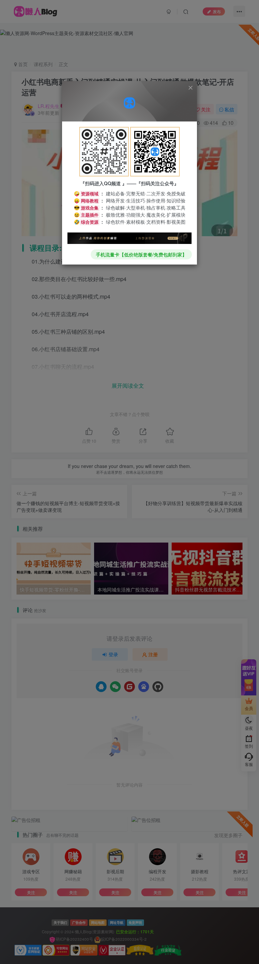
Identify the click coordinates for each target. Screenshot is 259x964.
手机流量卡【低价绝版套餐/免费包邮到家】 (141, 254)
